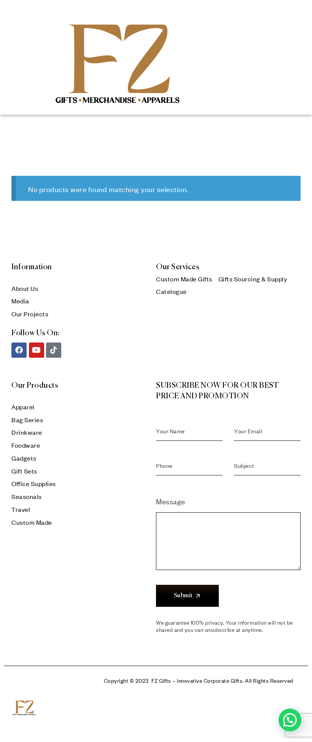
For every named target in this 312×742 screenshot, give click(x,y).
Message (170, 501)
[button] (290, 720)
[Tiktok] (53, 350)
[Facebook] (19, 350)
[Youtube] (36, 350)
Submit (183, 596)
